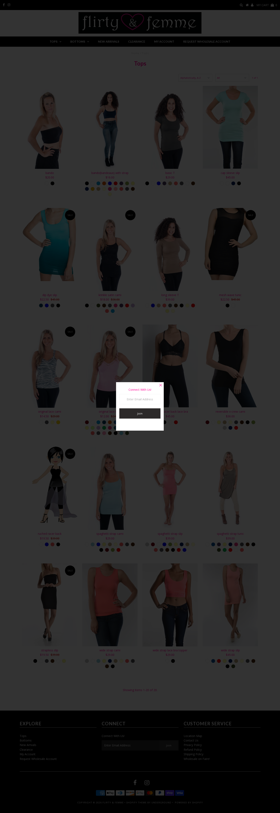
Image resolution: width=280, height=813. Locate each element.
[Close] (160, 385)
